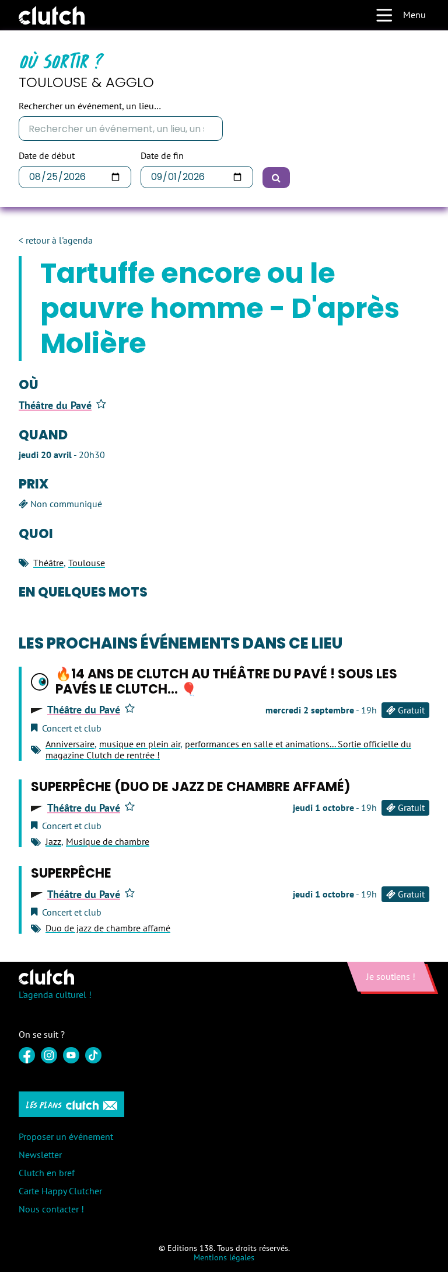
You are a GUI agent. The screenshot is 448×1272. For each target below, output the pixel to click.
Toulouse (86, 563)
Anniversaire (70, 744)
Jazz (53, 841)
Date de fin (162, 155)
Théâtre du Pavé (55, 405)
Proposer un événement (66, 1136)
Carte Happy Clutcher (60, 1191)
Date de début (47, 155)
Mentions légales (224, 1257)
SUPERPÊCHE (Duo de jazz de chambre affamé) (191, 787)
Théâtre (48, 563)
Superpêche (71, 873)
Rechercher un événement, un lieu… (90, 106)
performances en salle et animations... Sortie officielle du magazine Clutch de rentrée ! (228, 749)
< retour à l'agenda (56, 240)
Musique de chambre (107, 841)
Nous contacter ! (51, 1209)
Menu (414, 14)
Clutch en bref (47, 1173)
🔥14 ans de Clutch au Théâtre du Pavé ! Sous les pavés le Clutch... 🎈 (226, 681)
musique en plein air (139, 744)
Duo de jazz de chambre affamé (108, 928)
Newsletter (40, 1154)
